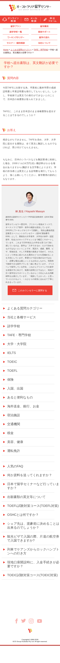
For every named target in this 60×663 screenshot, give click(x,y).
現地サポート (44, 31)
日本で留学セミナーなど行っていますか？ (33, 486)
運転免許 (13, 450)
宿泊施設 (13, 415)
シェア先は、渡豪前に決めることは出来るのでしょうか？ (33, 525)
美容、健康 (15, 442)
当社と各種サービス (21, 317)
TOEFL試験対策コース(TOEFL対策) (33, 506)
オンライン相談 (10, 19)
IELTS (11, 353)
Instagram (33, 621)
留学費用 (44, 26)
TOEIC (12, 361)
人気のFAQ (15, 466)
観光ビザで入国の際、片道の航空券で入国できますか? (33, 538)
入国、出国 (15, 388)
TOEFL (12, 370)
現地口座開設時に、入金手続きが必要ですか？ (33, 564)
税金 (10, 433)
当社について (44, 42)
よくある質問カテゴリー (21, 50)
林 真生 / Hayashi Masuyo (30, 211)
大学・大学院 (16, 344)
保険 (10, 379)
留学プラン (16, 26)
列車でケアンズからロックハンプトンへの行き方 (33, 551)
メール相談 (30, 19)
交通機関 (13, 424)
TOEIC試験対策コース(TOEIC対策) (32, 575)
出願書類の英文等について (26, 497)
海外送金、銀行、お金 (23, 406)
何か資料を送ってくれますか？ (29, 475)
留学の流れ (44, 37)
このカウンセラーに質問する (32, 290)
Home (5, 50)
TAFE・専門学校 (41, 50)
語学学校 (13, 326)
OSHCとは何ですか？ (23, 514)
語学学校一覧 (15, 31)
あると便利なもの (20, 397)
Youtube (39, 621)
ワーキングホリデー (15, 37)
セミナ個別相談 (16, 42)
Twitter (25, 620)
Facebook (17, 621)
